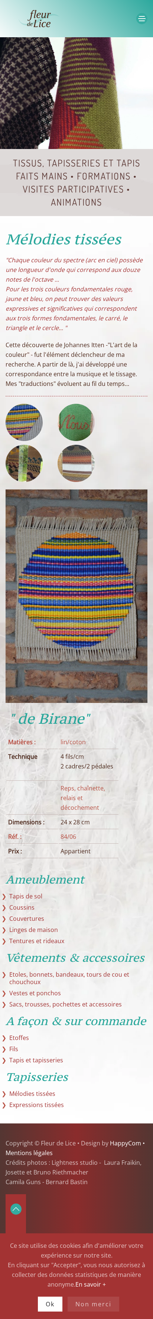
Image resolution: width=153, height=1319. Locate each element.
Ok (50, 1304)
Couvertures (26, 918)
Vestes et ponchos (35, 993)
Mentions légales (29, 1153)
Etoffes (19, 1038)
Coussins (22, 907)
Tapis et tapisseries (36, 1060)
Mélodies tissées (32, 1094)
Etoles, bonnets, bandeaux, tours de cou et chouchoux (69, 978)
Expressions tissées (36, 1105)
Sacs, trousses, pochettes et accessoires (65, 1004)
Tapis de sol (25, 896)
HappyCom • (126, 1143)
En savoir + (90, 1284)
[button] (141, 18)
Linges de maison (33, 930)
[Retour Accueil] (52, 18)
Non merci (93, 1304)
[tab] (24, 422)
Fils (13, 1049)
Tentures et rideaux (36, 941)
